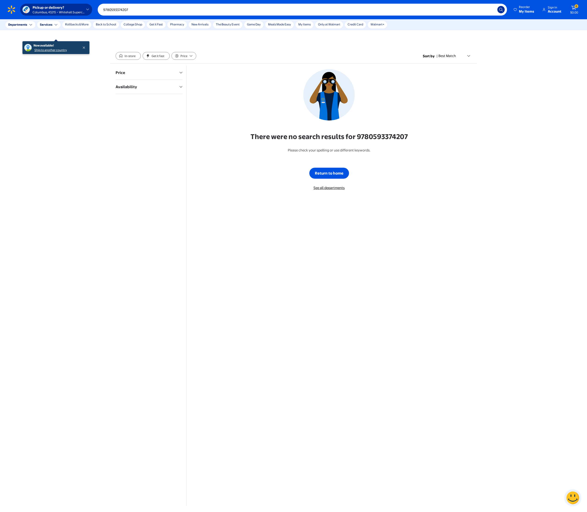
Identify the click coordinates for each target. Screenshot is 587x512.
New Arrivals (199, 24)
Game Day (254, 24)
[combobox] (302, 10)
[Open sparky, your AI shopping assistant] (573, 498)
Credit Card (355, 24)
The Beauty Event (228, 24)
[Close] (85, 25)
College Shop (133, 24)
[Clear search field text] (490, 10)
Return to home (329, 173)
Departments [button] (17, 24)
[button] (524, 10)
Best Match (447, 56)
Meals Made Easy (279, 24)
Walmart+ (377, 24)
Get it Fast (156, 24)
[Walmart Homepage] (11, 10)
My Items (304, 24)
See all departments (329, 188)
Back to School (106, 24)
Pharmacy (177, 24)
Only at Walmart (329, 24)
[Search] (501, 9)
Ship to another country (50, 27)
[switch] (128, 56)
